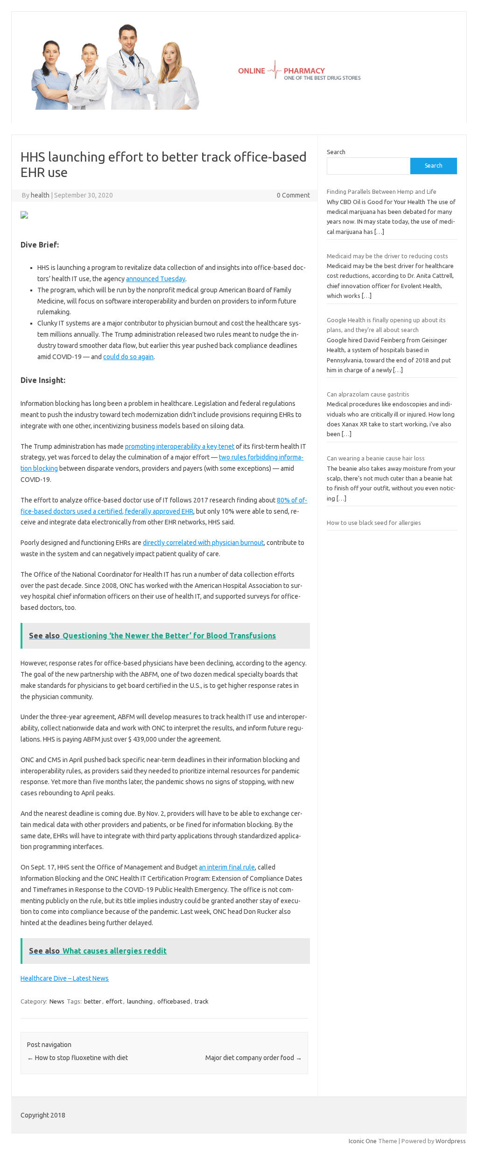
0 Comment (293, 195)
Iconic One (363, 1141)
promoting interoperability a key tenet (179, 446)
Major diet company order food (253, 1057)
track (202, 1001)
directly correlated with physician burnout (203, 542)
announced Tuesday (155, 279)
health (40, 195)
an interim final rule (227, 867)
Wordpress (451, 1141)
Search (336, 152)
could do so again (128, 357)
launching (140, 1001)
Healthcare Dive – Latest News (65, 978)
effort (114, 1001)
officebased (173, 1001)
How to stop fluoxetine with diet (77, 1057)
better (92, 1001)
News (56, 1001)
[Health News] (239, 107)
